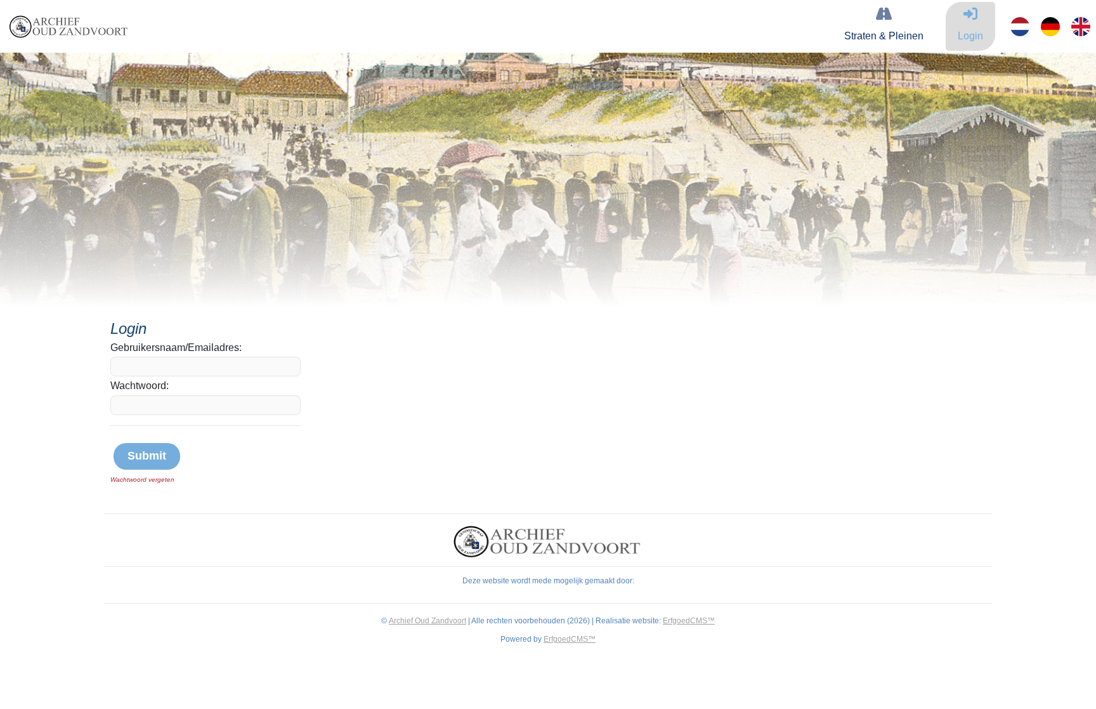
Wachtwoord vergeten (142, 479)
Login (970, 35)
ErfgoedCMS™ (689, 620)
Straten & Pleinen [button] (883, 35)
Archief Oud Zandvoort (427, 620)
